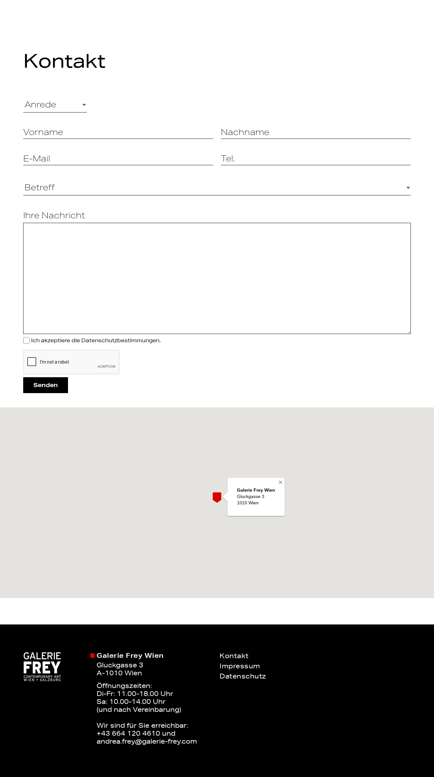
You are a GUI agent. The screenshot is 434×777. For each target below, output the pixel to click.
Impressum (240, 666)
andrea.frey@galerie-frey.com (147, 741)
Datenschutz (243, 676)
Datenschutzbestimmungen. (121, 340)
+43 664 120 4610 (128, 733)
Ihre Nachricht (54, 215)
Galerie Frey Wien (130, 655)
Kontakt (234, 655)
